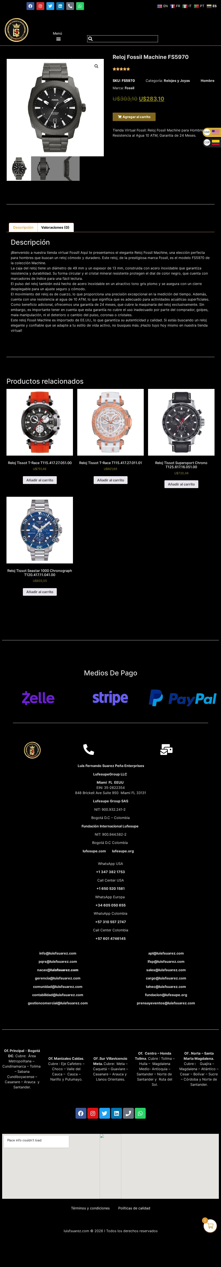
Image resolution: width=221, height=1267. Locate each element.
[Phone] (128, 1113)
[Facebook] (30, 6)
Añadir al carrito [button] (39, 480)
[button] (58, 38)
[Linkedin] (60, 6)
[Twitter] (50, 6)
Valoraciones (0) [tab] (55, 227)
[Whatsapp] (80, 6)
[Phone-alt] (70, 6)
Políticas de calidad (134, 1208)
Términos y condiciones (90, 1208)
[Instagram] (40, 6)
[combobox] (122, 38)
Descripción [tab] (23, 227)
